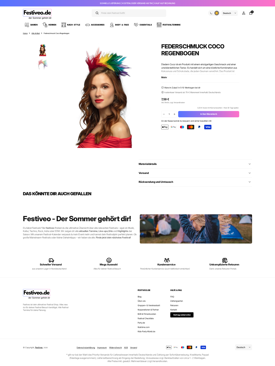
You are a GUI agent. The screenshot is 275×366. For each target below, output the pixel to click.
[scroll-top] (270, 357)
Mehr (164, 77)
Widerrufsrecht (115, 347)
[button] (243, 13)
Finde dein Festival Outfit (113, 13)
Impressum (102, 347)
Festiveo (39, 347)
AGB (126, 347)
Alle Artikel (36, 33)
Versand (133, 347)
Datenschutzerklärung (86, 347)
